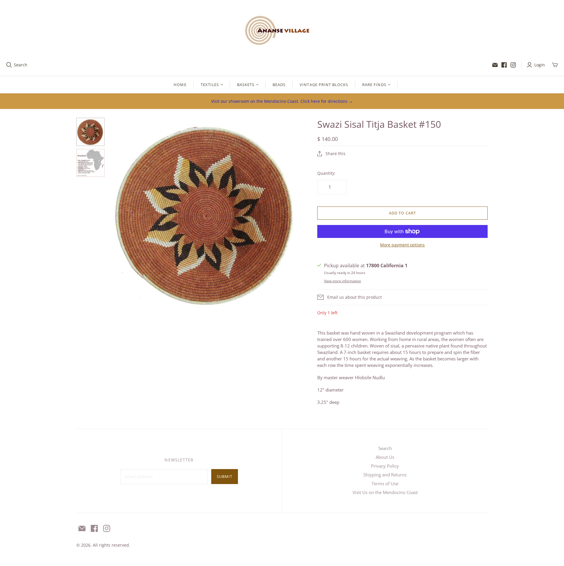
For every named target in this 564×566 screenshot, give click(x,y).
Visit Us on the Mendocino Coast (385, 492)
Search (20, 65)
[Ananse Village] (282, 29)
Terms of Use (385, 483)
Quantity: (326, 173)
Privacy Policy (385, 466)
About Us (385, 457)
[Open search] (9, 65)
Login (539, 65)
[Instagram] (513, 65)
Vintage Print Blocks (324, 84)
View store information (342, 280)
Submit (224, 476)
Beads (279, 84)
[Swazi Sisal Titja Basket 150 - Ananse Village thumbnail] (90, 132)
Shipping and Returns (385, 475)
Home (180, 84)
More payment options (402, 245)
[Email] (495, 65)
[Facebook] (504, 65)
